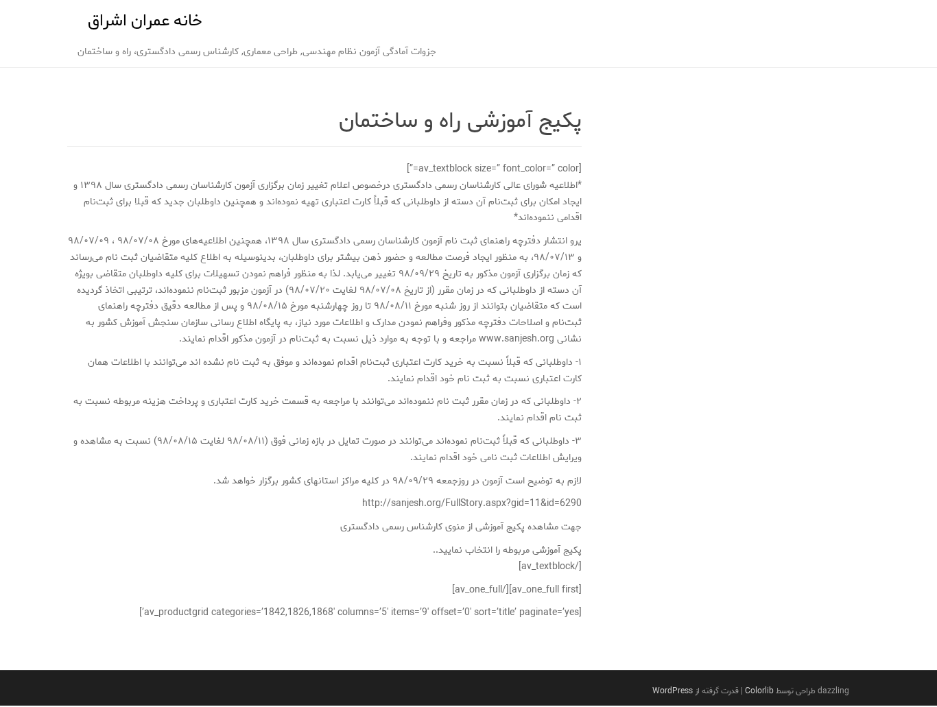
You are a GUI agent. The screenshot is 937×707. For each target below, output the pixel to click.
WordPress (672, 690)
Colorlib (759, 690)
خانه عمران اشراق (145, 21)
